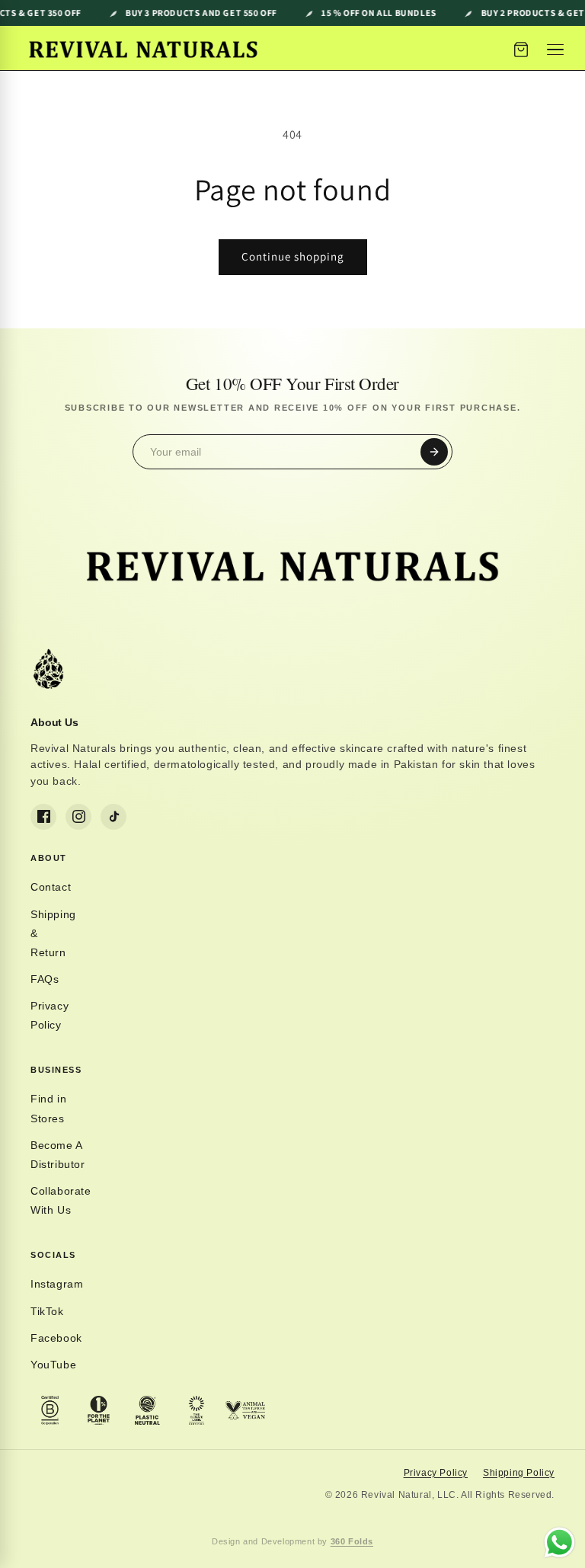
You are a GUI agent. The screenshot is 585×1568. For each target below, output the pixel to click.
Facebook (56, 1338)
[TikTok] (113, 817)
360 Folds (352, 1541)
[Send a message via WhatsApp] (559, 1542)
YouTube (53, 1364)
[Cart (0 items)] (521, 49)
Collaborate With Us (60, 1200)
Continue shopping (292, 256)
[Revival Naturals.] (143, 49)
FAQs (44, 979)
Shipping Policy (519, 1472)
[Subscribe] (434, 452)
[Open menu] (557, 49)
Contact (50, 887)
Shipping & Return (53, 933)
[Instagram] (78, 817)
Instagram (56, 1284)
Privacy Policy (49, 1015)
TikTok (47, 1311)
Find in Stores (48, 1108)
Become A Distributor (57, 1154)
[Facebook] (43, 817)
